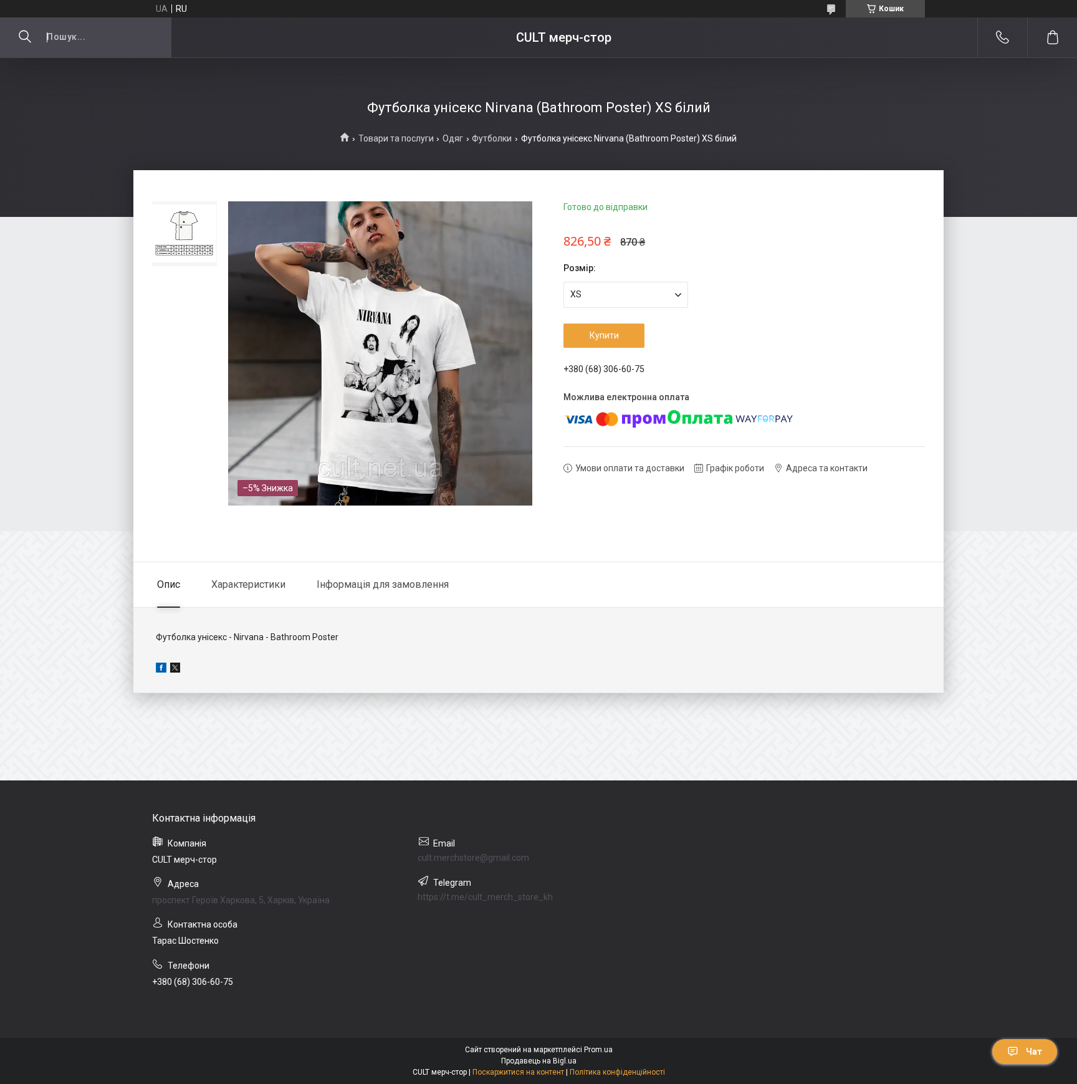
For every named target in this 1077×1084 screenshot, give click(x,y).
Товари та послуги (396, 138)
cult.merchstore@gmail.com (473, 858)
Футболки (492, 138)
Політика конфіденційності (617, 1072)
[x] (175, 669)
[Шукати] (25, 37)
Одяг (453, 138)
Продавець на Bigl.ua (539, 1061)
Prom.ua (598, 1049)
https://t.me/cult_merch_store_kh (485, 897)
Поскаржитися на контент (518, 1072)
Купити (604, 335)
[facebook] (161, 669)
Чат (1034, 1052)
